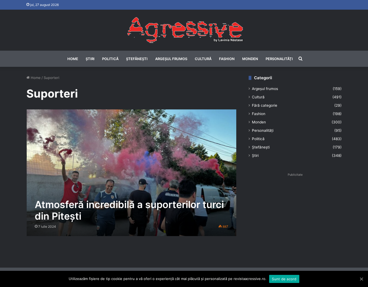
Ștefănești (137, 59)
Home (72, 59)
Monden (250, 59)
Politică (110, 59)
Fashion (227, 59)
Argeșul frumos (171, 59)
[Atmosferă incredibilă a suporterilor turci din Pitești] (132, 172)
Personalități (279, 59)
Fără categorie (264, 105)
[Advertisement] (295, 216)
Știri (90, 59)
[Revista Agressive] (184, 30)
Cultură (203, 59)
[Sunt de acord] (361, 279)
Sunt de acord (284, 279)
